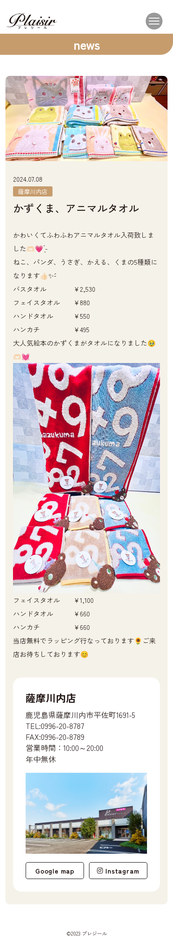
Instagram (122, 871)
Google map (54, 871)
